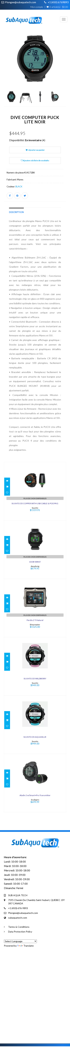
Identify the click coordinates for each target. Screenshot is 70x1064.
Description (16, 212)
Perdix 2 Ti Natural (35, 620)
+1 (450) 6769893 (58, 2)
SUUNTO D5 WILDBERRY (35, 678)
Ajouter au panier (36, 150)
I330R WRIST (35, 562)
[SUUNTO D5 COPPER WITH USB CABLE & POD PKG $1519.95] (35, 490)
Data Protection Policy (20, 931)
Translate (28, 945)
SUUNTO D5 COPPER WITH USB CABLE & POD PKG (35, 503)
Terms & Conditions (18, 926)
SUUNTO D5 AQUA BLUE (34, 737)
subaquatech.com (17, 917)
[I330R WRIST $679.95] (34, 549)
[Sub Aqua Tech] (22, 17)
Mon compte (36, 7)
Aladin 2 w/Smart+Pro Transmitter (35, 795)
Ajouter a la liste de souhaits (36, 160)
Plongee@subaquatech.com (20, 2)
